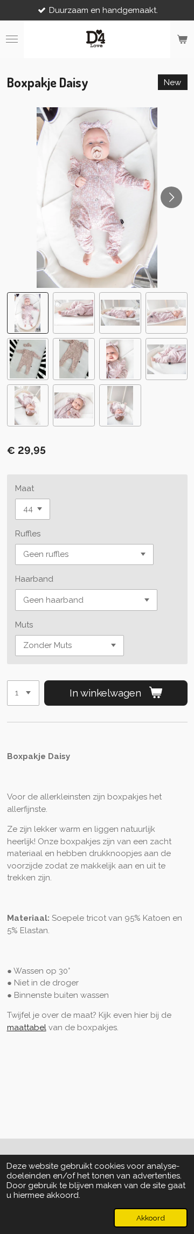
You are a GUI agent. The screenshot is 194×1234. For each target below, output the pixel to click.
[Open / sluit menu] (12, 39)
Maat (24, 488)
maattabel (26, 1027)
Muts (24, 625)
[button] (28, 313)
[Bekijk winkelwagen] (182, 39)
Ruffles (27, 534)
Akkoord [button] (150, 1218)
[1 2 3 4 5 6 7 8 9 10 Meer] (23, 693)
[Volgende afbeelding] (171, 197)
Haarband (34, 579)
